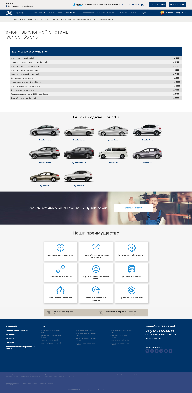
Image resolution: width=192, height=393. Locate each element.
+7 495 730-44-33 (129, 5)
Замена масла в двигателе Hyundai (119, 343)
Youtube (157, 351)
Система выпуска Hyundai (119, 340)
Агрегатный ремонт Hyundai (51, 343)
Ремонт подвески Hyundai (84, 331)
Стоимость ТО (39, 13)
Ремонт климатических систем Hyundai (121, 331)
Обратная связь (155, 339)
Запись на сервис (177, 4)
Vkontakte (147, 351)
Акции (143, 13)
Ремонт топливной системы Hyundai (85, 343)
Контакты (123, 13)
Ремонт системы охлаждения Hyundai (85, 339)
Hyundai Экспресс (73, 13)
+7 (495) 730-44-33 (159, 331)
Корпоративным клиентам (94, 13)
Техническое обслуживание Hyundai (50, 331)
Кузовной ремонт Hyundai (50, 340)
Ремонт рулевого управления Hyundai (85, 334)
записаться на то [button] (134, 208)
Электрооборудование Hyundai (118, 336)
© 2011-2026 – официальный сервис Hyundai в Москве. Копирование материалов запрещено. (96, 389)
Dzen (152, 351)
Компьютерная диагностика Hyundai (51, 336)
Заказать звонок (158, 4)
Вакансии (134, 13)
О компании (112, 13)
